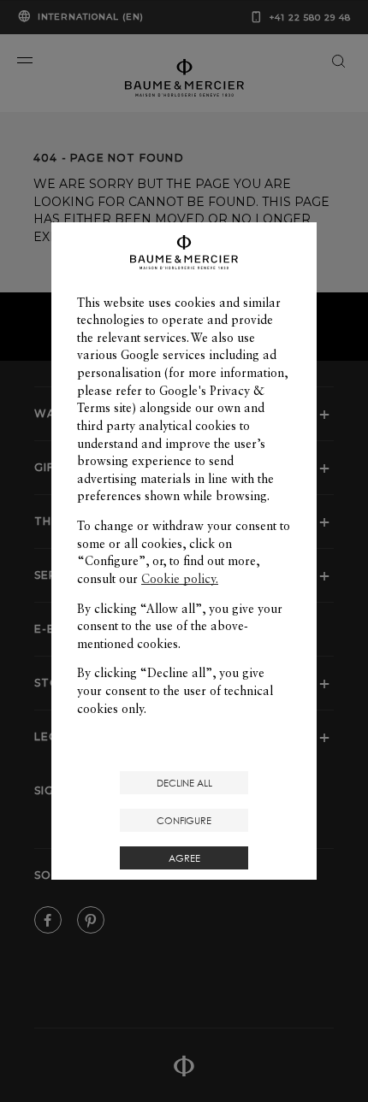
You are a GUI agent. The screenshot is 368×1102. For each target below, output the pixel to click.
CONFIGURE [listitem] (184, 820)
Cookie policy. (179, 579)
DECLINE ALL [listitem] (184, 782)
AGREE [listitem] (184, 858)
